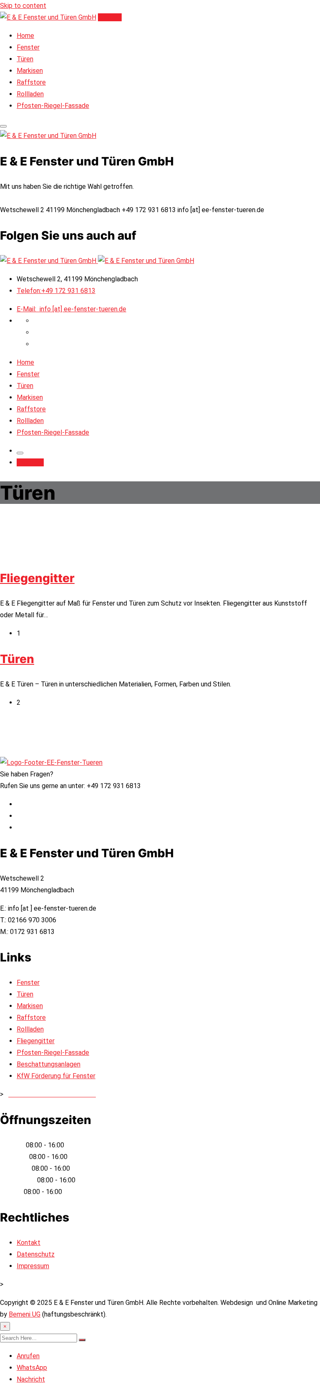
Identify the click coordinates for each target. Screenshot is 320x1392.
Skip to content (23, 6)
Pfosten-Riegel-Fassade (53, 106)
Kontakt (110, 17)
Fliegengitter (37, 578)
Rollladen (30, 94)
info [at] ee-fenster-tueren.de (71, 309)
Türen (25, 59)
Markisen (30, 71)
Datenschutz (36, 1254)
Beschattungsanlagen (48, 1064)
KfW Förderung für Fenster (56, 1076)
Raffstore (31, 82)
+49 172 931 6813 (56, 291)
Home (25, 36)
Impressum (33, 1266)
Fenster (28, 47)
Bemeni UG (24, 1314)
